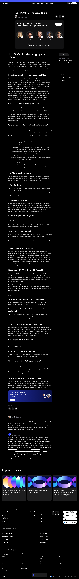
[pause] (33, 575)
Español (3, 561)
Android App (4, 512)
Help (41, 518)
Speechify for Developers (31, 511)
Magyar (22, 553)
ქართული (23, 565)
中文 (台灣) (61, 553)
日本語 (22, 558)
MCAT (28, 66)
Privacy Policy (67, 576)
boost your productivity (14, 290)
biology (17, 88)
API (42, 3)
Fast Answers (43, 26)
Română (41, 563)
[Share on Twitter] (60, 16)
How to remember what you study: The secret (68, 62)
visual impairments (44, 286)
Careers (41, 515)
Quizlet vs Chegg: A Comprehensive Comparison (66, 75)
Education (29, 514)
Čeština (22, 554)
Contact (41, 512)
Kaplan (19, 224)
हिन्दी (59, 556)
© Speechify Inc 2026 (74, 576)
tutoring (35, 219)
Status (41, 520)
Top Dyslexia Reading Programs (7, 536)
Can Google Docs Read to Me (45, 539)
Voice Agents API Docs (31, 517)
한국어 (41, 558)
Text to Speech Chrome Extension (8, 540)
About (41, 511)
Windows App (4, 515)
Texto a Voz (4, 543)
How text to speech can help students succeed (66, 68)
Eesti (3, 566)
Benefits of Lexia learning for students (66, 70)
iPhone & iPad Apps (5, 511)
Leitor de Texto (42, 543)
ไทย (59, 561)
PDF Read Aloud (5, 542)
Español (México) (24, 561)
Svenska (41, 561)
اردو (21, 570)
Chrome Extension (5, 518)
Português (61, 563)
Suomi (22, 556)
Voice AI (31, 24)
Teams (28, 512)
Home (3, 5)
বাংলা (40, 568)
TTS (17, 238)
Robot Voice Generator (44, 536)
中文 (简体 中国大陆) (5, 554)
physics (26, 88)
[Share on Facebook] (56, 16)
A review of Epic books (63, 72)
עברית (3, 568)
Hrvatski (22, 566)
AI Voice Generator (18, 511)
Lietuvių (60, 566)
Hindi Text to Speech (43, 540)
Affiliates (41, 517)
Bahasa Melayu (4, 570)
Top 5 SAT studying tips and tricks (65, 66)
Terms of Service (61, 576)
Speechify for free (18, 288)
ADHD (28, 286)
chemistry (21, 88)
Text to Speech (22, 26)
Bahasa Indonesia (24, 568)
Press (41, 521)
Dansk (41, 554)
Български (3, 565)
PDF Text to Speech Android (7, 533)
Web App (3, 517)
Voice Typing (33, 26)
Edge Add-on (4, 520)
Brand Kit (41, 523)
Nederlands (61, 554)
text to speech (20, 231)
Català (60, 568)
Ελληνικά (41, 566)
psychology (33, 88)
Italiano (3, 558)
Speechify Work (17, 515)
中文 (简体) (42, 553)
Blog (41, 514)
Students (7, 5)
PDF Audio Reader (5, 539)
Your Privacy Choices (55, 576)
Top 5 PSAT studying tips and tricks (66, 60)
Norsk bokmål (61, 558)
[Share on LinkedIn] (63, 16)
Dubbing (16, 512)
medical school (23, 80)
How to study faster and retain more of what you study (67, 81)
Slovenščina (61, 565)
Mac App (3, 514)
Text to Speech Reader (44, 533)
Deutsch (41, 556)
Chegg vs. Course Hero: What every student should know (67, 78)
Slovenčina (42, 565)
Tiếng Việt (22, 563)
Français (3, 556)
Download (38, 3)
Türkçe (3, 563)
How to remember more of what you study (67, 83)
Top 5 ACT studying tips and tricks (65, 64)
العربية (3, 553)
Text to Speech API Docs (31, 515)
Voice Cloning (17, 514)
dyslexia (24, 286)
